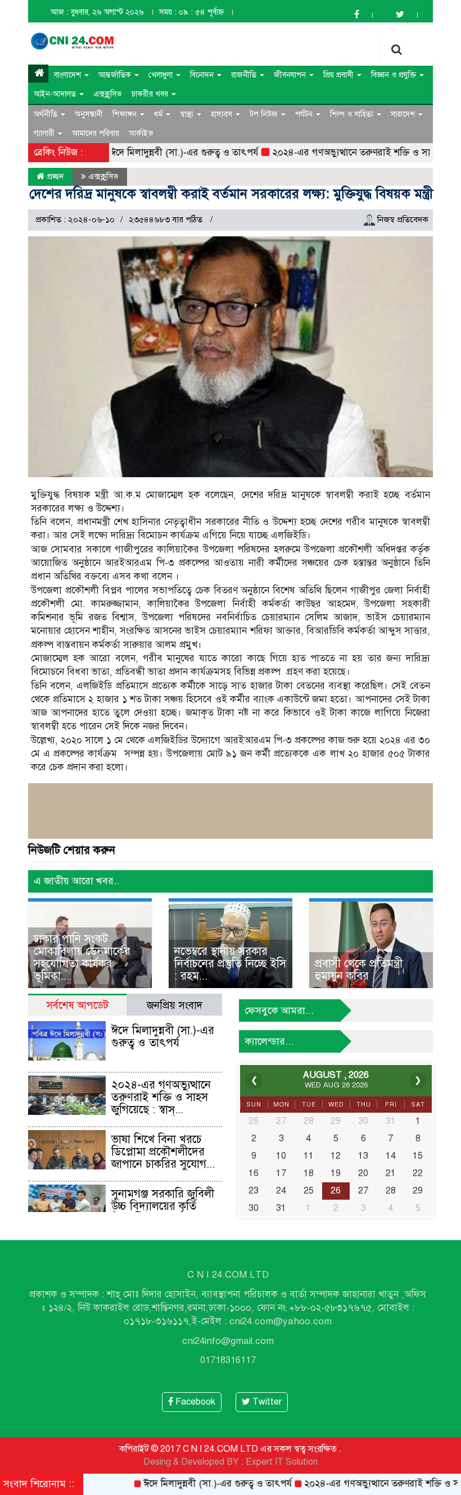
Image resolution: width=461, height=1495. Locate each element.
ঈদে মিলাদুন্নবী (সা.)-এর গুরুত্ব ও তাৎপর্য (156, 152)
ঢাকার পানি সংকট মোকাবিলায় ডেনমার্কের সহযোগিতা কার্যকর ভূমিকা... (82, 957)
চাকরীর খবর (151, 94)
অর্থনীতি (47, 114)
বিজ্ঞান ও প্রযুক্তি (394, 75)
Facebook (194, 1401)
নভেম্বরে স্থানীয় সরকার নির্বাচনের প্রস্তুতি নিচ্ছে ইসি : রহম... (230, 963)
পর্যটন (305, 114)
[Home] (38, 74)
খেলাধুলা (161, 75)
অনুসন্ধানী (89, 114)
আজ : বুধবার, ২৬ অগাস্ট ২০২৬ (97, 12)
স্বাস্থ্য (188, 114)
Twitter (266, 1401)
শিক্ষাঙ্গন (125, 114)
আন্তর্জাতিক (115, 75)
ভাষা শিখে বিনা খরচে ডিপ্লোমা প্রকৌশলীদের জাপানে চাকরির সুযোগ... (163, 1151)
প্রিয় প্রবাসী (339, 75)
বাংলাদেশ (68, 75)
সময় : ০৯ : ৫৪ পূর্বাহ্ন (191, 12)
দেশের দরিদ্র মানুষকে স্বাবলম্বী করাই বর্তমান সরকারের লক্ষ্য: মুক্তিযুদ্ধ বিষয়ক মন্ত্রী (231, 193)
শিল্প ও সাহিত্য (353, 114)
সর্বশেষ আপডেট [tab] (77, 1005)
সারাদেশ (404, 114)
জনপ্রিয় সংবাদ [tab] (174, 1005)
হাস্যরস (222, 114)
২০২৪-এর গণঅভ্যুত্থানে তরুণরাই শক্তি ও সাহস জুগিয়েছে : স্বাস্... (161, 1097)
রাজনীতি (245, 75)
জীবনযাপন (291, 75)
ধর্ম (159, 114)
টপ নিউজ (265, 114)
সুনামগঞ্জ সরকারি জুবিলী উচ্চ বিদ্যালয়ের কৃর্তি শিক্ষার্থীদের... (162, 1206)
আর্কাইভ (141, 133)
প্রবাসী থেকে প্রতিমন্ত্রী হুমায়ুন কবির (359, 970)
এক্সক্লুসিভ (107, 94)
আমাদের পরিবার (95, 133)
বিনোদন (203, 75)
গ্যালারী (45, 133)
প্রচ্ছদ (54, 176)
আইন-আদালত (56, 94)
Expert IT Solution (282, 1461)
